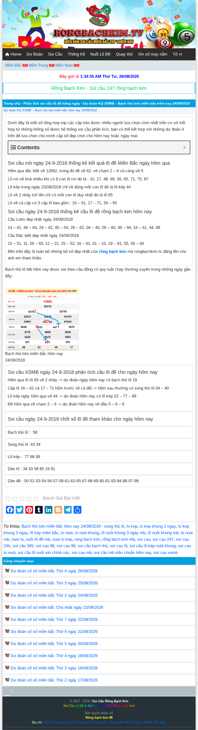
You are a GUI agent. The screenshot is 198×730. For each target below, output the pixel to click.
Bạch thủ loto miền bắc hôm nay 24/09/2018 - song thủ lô (72, 526)
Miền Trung (39, 65)
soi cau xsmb (166, 552)
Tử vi (177, 54)
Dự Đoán (35, 54)
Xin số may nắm (152, 54)
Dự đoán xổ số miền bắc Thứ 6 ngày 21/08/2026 (54, 631)
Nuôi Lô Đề (100, 54)
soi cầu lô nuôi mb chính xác (44, 552)
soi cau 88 (45, 546)
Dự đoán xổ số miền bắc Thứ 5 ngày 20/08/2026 (54, 643)
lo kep (132, 526)
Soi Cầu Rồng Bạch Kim (110, 701)
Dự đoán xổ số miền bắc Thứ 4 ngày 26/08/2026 (54, 571)
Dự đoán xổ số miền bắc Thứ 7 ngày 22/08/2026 (54, 619)
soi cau (143, 539)
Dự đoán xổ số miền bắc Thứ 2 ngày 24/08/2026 (54, 595)
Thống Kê (76, 54)
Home (15, 54)
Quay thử (124, 54)
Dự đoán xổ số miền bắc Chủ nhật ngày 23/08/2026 (57, 607)
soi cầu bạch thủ (92, 546)
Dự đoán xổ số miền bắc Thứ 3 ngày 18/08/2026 (54, 668)
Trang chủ (12, 103)
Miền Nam (64, 65)
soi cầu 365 (23, 546)
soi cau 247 (163, 539)
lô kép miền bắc (44, 533)
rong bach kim (87, 539)
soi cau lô (118, 546)
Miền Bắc (13, 65)
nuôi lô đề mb (38, 539)
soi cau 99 (66, 546)
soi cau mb (82, 552)
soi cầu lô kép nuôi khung (153, 546)
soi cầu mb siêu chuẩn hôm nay (122, 552)
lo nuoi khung (87, 533)
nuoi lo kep (62, 539)
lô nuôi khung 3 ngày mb (123, 533)
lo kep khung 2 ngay (158, 526)
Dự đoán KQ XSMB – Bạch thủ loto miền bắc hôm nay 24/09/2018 (50, 110)
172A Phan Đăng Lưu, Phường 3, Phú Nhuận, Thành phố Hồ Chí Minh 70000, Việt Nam (104, 722)
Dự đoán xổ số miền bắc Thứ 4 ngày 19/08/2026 (54, 655)
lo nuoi (67, 533)
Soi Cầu (55, 54)
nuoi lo (17, 539)
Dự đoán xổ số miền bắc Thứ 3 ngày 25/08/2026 (54, 583)
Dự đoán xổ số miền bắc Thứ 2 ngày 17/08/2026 (54, 680)
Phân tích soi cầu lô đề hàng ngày (51, 103)
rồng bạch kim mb (118, 539)
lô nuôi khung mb (163, 533)
